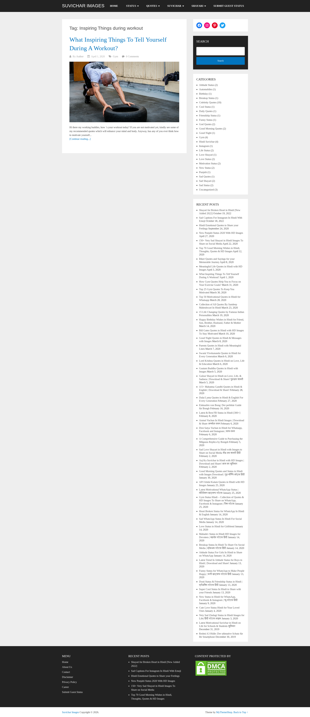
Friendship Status (208, 115)
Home (114, 6)
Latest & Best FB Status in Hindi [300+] (219, 412)
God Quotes (205, 124)
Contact (66, 672)
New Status (205, 167)
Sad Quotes (205, 176)
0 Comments (132, 56)
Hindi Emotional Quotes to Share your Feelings (155, 676)
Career (65, 687)
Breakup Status (207, 98)
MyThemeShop (224, 712)
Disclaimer (67, 677)
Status (131, 6)
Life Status (204, 150)
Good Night (205, 133)
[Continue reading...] (80, 139)
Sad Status (204, 185)
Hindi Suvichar (207, 141)
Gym (115, 56)
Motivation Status (208, 163)
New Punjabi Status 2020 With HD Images (221, 233)
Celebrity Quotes (207, 102)
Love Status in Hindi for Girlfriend (216, 526)
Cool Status (205, 106)
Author (79, 56)
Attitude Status (206, 85)
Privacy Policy (69, 682)
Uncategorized (206, 189)
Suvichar (174, 6)
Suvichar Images (83, 6)
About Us (67, 667)
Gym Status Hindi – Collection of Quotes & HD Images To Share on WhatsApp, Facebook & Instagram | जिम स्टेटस (221, 500)
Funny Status (205, 120)
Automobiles (205, 89)
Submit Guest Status (228, 6)
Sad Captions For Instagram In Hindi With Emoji (156, 671)
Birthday (203, 93)
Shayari (197, 6)
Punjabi (203, 172)
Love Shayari (206, 154)
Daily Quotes (206, 111)
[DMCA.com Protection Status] (211, 675)
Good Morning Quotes (210, 128)
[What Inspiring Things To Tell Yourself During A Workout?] (124, 92)
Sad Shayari (205, 181)
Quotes (151, 6)
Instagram (204, 146)
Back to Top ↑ (240, 712)
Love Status (205, 159)
